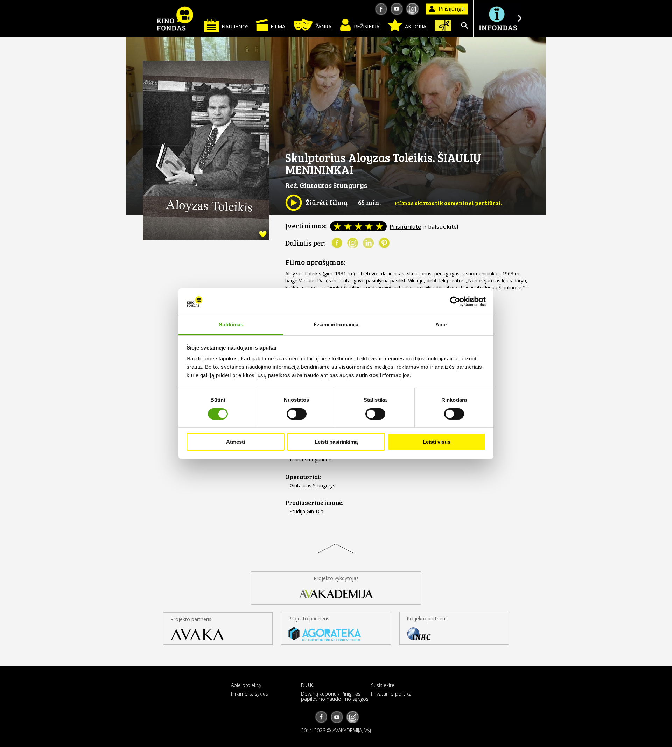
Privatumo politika (391, 693)
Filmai (279, 26)
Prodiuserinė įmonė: (314, 503)
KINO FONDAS (175, 18)
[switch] (297, 414)
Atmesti (235, 442)
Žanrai (324, 26)
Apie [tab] (441, 324)
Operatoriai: (303, 477)
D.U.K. (307, 685)
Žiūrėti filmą (316, 202)
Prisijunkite (405, 227)
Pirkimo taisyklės (249, 693)
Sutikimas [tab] (231, 324)
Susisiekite (382, 685)
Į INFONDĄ (498, 18)
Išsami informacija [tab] (336, 324)
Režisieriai (367, 26)
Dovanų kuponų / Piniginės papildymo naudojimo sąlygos (335, 696)
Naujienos (235, 26)
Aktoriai (416, 26)
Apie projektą (246, 685)
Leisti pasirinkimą (336, 442)
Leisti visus (436, 442)
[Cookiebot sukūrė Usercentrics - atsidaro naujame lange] (455, 301)
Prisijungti (452, 9)
